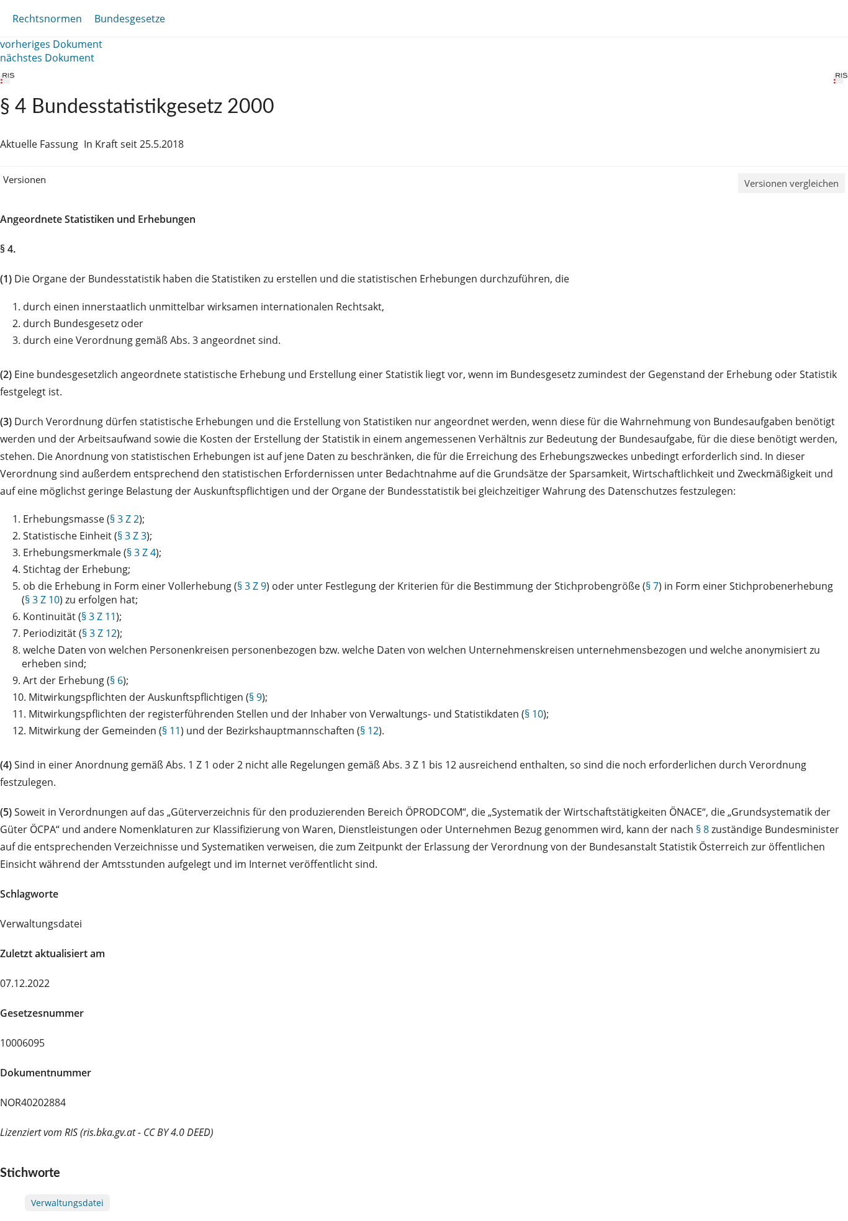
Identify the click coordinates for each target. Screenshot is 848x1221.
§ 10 (534, 714)
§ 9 (255, 697)
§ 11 (171, 730)
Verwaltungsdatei (67, 1203)
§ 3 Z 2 (124, 519)
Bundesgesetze (129, 18)
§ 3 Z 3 (132, 536)
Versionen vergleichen (791, 183)
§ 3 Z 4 (141, 552)
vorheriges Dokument (51, 44)
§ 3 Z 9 (251, 586)
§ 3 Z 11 (98, 616)
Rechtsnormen (47, 18)
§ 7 (652, 586)
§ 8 (702, 829)
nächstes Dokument (47, 58)
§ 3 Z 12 (99, 633)
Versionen (24, 179)
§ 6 (116, 680)
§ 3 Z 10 (42, 599)
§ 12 (369, 730)
